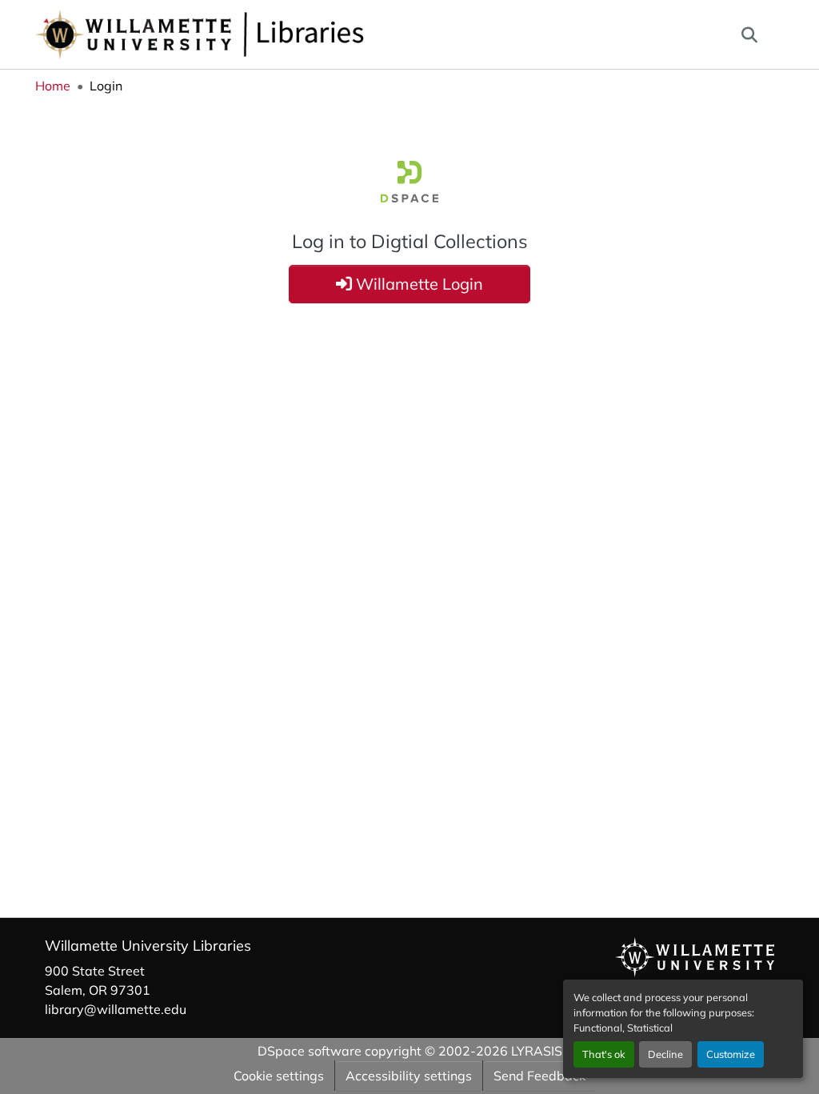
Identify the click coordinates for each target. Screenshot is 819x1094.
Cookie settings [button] (279, 1076)
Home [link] (52, 86)
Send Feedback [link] (539, 1076)
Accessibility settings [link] (409, 1076)
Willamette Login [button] (417, 284)
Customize (730, 1054)
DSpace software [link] (310, 1051)
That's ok (603, 1054)
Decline (665, 1054)
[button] (252, 34)
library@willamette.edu (115, 1009)
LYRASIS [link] (536, 1051)
